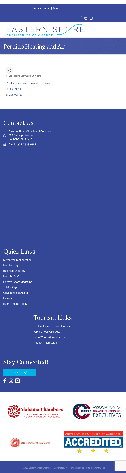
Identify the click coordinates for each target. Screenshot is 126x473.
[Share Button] (9, 70)
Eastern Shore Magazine (17, 282)
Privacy (7, 298)
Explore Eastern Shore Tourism (51, 326)
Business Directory (14, 271)
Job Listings (10, 287)
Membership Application (17, 260)
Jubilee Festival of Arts (46, 332)
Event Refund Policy (15, 304)
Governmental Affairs (15, 293)
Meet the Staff (11, 276)
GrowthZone (99, 468)
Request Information (45, 343)
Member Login (41, 8)
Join (55, 8)
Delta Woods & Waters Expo (49, 337)
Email (12, 144)
